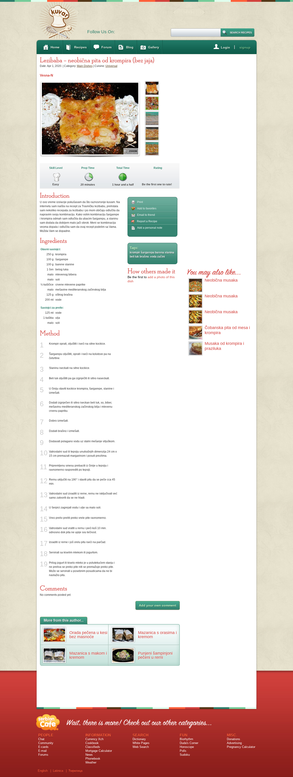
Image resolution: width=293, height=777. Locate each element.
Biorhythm (186, 739)
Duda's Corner (189, 743)
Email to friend (146, 215)
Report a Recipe (147, 221)
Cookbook (92, 743)
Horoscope (187, 747)
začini (161, 256)
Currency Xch (94, 739)
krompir (135, 252)
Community (45, 743)
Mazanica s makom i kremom (88, 655)
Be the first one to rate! (157, 184)
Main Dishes (84, 66)
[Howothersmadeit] (151, 271)
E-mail (42, 750)
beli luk (134, 256)
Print (140, 202)
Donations (233, 739)
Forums (43, 754)
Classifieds (92, 747)
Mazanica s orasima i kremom (157, 634)
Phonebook (92, 758)
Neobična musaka (221, 280)
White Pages (141, 743)
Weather (90, 762)
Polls (183, 750)
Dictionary (139, 739)
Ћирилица (75, 770)
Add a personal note (149, 227)
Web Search (141, 747)
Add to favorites (146, 208)
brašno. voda (148, 256)
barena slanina (164, 252)
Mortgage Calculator (98, 750)
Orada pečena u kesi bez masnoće (88, 634)
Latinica (58, 770)
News (89, 754)
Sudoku (185, 754)
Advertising (234, 743)
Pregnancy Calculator (241, 747)
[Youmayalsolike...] (214, 271)
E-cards (43, 747)
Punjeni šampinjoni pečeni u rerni (155, 655)
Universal (111, 66)
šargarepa (147, 252)
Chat (41, 739)
